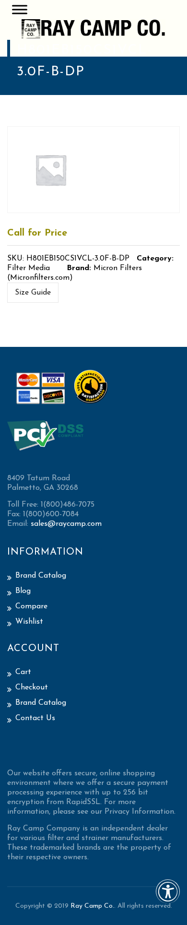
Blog (23, 591)
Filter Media (28, 268)
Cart (23, 672)
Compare (31, 606)
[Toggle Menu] (19, 9)
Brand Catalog (40, 576)
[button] (168, 898)
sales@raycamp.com (66, 524)
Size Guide (33, 292)
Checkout (31, 687)
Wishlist (29, 622)
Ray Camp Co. (92, 906)
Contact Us (35, 718)
